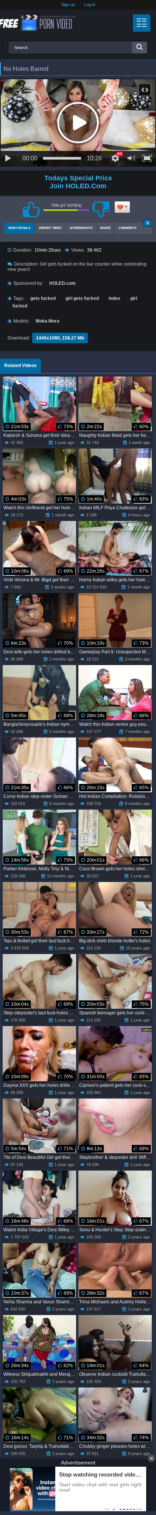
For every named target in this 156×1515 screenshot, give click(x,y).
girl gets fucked (82, 298)
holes (114, 298)
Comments (134, 226)
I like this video (31, 209)
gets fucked (43, 298)
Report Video (50, 228)
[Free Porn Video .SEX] (38, 23)
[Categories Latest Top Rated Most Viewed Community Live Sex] (141, 23)
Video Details (19, 228)
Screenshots (81, 228)
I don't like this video (101, 209)
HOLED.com (62, 283)
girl (133, 298)
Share (105, 228)
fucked (19, 306)
